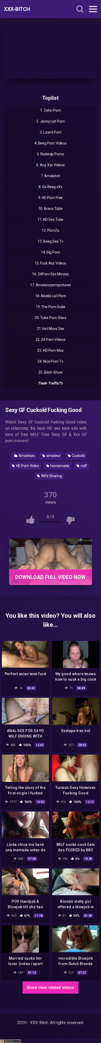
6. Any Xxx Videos (50, 165)
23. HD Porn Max (50, 350)
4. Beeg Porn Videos (50, 143)
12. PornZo (50, 230)
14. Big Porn (50, 252)
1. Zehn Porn (50, 110)
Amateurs (26, 456)
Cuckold (78, 456)
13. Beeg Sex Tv (50, 241)
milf (83, 466)
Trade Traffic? (49, 383)
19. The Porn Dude (51, 307)
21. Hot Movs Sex (50, 329)
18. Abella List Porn (50, 296)
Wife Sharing (51, 476)
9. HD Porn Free (50, 198)
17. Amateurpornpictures (50, 285)
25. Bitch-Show (50, 372)
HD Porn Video (27, 466)
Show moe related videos (50, 987)
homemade (59, 466)
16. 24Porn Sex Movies (50, 274)
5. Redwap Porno (50, 154)
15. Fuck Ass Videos (50, 263)
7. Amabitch (50, 176)
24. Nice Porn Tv (50, 361)
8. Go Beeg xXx (50, 187)
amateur (53, 456)
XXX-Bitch (17, 9)
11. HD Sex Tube (51, 219)
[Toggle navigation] (93, 9)
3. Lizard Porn (51, 132)
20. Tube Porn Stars (50, 318)
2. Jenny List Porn (50, 121)
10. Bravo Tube (51, 209)
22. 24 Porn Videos (50, 339)
